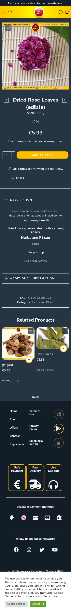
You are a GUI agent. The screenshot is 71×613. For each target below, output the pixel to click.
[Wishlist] (8, 27)
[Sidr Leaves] (6, 100)
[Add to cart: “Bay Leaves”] (63, 348)
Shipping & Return (36, 442)
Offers (14, 427)
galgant (7, 365)
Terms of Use (34, 413)
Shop (13, 419)
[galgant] (18, 343)
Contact (15, 436)
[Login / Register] (60, 12)
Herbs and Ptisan (43, 302)
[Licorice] (64, 100)
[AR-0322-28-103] (35, 56)
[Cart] (66, 12)
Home (13, 411)
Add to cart (42, 155)
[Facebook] (16, 550)
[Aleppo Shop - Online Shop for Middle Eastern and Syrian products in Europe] (35, 12)
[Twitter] (42, 550)
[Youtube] (55, 550)
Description (21, 200)
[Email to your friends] (54, 178)
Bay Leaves (44, 354)
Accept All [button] (38, 604)
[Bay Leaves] (52, 338)
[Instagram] (29, 550)
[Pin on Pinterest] (46, 178)
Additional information (32, 278)
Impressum (17, 444)
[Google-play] (59, 429)
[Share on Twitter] (30, 178)
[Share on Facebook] (38, 178)
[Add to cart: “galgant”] (29, 359)
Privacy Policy (34, 427)
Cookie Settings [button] (16, 604)
